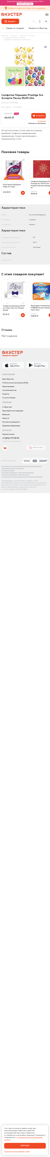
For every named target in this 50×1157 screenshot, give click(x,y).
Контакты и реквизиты (11, 422)
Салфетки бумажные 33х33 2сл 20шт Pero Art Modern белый (14, 308)
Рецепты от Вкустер (38, 28)
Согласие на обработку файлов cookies (15, 474)
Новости (5, 418)
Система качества (9, 390)
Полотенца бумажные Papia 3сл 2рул (12, 186)
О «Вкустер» (7, 407)
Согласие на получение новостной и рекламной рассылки (22, 477)
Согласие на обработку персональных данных (17, 472)
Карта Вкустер (8, 379)
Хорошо (25, 1146)
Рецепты (5, 394)
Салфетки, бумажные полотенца (17, 39)
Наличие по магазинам (37, 123)
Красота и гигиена (27, 36)
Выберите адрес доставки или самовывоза (26, 8)
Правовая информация (11, 426)
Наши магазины (8, 386)
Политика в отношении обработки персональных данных (21, 466)
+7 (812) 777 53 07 (10, 438)
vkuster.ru (8, 481)
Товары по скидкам (15, 28)
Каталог (14, 36)
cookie (29, 481)
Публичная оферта (8, 470)
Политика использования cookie (17, 1151)
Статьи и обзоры (8, 398)
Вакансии (6, 414)
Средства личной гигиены (14, 37)
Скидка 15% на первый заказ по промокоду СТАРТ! (25, 3)
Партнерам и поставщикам (12, 411)
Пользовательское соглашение (12, 468)
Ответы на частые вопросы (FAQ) (15, 383)
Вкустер (4, 36)
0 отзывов (17, 107)
